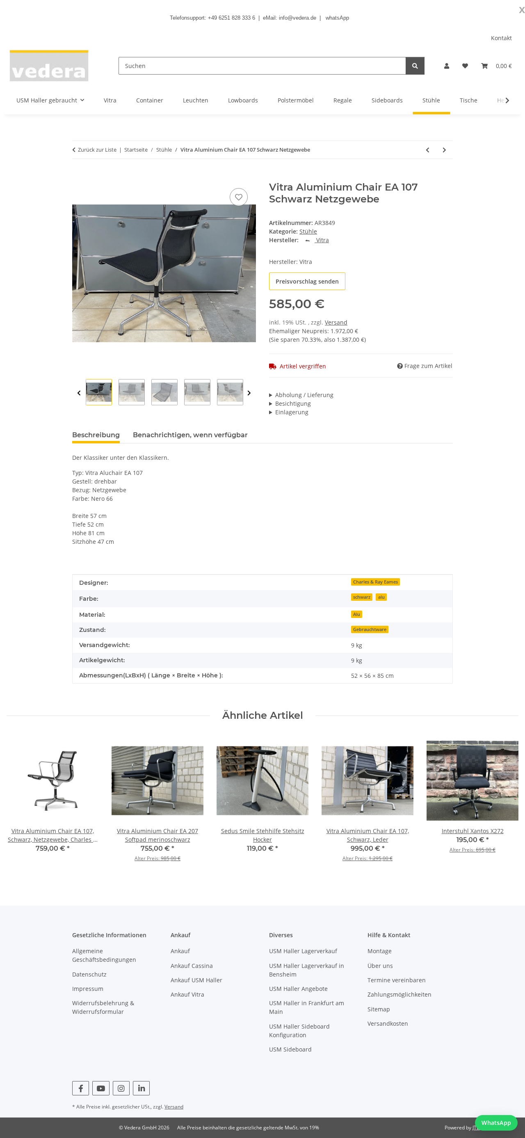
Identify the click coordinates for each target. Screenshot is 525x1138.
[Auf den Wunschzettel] (239, 197)
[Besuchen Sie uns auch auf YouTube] (100, 1088)
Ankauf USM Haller (196, 980)
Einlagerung (291, 412)
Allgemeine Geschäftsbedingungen (104, 955)
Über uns (380, 966)
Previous (79, 393)
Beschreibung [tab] (96, 435)
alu (381, 597)
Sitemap (379, 1009)
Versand (336, 322)
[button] (447, 66)
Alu (356, 614)
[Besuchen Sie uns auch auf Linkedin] (141, 1088)
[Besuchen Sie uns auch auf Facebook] (80, 1088)
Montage (380, 951)
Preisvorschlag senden (307, 281)
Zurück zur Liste (97, 149)
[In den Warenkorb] (78, 177)
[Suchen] (415, 66)
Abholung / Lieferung (304, 395)
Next (249, 393)
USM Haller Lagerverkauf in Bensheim (306, 970)
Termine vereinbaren (397, 980)
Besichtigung (293, 403)
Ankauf (180, 951)
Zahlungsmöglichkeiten (399, 994)
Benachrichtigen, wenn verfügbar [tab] (190, 435)
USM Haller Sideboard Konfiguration (299, 1030)
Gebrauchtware (369, 629)
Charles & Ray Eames (375, 582)
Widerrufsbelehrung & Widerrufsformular (103, 1007)
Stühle (308, 231)
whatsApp (337, 18)
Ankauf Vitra (187, 994)
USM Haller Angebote (298, 989)
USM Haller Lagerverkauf (303, 951)
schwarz (361, 597)
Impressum (87, 989)
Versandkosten (388, 1023)
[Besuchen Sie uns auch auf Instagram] (121, 1088)
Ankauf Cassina (192, 966)
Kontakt (501, 38)
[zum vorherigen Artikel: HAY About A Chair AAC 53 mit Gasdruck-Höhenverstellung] (427, 150)
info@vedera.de (297, 18)
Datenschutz (89, 974)
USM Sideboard (290, 1049)
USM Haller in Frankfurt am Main (306, 1007)
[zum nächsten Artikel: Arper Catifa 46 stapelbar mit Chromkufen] (444, 150)
